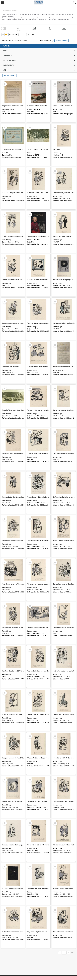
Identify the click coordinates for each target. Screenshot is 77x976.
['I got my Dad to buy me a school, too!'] (38, 657)
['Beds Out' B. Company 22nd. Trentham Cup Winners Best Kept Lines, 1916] (13, 396)
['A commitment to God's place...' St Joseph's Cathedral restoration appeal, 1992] (38, 222)
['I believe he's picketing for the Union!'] (64, 614)
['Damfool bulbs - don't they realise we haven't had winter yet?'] (13, 483)
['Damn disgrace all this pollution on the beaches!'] (38, 483)
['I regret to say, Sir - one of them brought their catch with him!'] (38, 701)
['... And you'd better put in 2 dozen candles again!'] (38, 179)
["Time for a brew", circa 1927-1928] (38, 136)
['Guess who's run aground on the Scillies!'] (64, 570)
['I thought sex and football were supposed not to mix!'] (64, 744)
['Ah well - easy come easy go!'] (64, 222)
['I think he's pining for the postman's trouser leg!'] (38, 744)
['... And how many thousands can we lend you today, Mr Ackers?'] (13, 179)
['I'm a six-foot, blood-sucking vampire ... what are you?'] (13, 875)
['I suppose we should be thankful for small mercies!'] (13, 744)
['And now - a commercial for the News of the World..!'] (38, 266)
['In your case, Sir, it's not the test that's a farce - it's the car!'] (38, 918)
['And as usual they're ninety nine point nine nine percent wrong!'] (13, 266)
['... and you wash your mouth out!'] (64, 179)
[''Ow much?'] (64, 136)
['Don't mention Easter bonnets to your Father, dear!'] (64, 483)
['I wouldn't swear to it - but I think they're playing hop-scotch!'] (38, 831)
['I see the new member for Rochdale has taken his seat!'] (64, 701)
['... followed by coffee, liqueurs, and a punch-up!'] (13, 222)
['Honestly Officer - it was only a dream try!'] (38, 614)
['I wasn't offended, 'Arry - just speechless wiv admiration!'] (64, 788)
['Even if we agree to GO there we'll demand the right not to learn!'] (13, 527)
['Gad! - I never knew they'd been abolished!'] (13, 570)
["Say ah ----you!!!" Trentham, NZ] (64, 92)
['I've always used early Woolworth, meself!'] (38, 875)
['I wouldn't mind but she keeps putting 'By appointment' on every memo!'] (13, 831)
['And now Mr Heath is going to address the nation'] (64, 266)
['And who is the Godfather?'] (13, 353)
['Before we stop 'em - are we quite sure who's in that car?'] (38, 396)
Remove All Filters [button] (61, 40)
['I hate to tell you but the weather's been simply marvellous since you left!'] (64, 657)
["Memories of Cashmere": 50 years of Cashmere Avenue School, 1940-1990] (38, 92)
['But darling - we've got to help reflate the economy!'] (64, 396)
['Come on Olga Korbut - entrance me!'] (38, 440)
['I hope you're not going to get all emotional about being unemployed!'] (13, 701)
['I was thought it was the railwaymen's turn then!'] (38, 788)
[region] (38, 61)
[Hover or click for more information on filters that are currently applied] (52, 41)
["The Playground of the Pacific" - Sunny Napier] (13, 136)
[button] (34, 28)
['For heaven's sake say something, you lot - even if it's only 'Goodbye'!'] (38, 527)
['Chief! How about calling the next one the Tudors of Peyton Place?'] (13, 440)
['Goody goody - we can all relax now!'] (38, 570)
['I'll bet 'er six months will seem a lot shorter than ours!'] (64, 831)
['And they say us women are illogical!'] (38, 309)
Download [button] (18, 28)
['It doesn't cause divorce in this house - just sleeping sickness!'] (64, 918)
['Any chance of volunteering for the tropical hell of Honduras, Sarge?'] (38, 353)
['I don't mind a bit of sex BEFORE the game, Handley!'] (13, 657)
